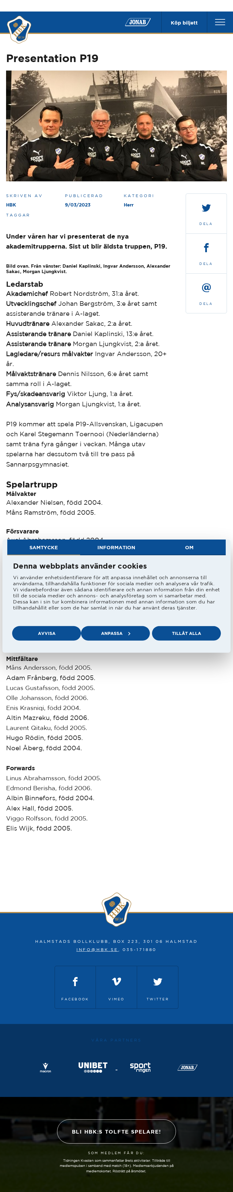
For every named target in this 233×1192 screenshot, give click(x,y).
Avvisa (47, 633)
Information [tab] (116, 547)
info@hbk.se (97, 949)
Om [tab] (189, 547)
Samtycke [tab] (43, 547)
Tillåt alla (186, 633)
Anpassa (112, 633)
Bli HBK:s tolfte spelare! (116, 1131)
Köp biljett (184, 22)
